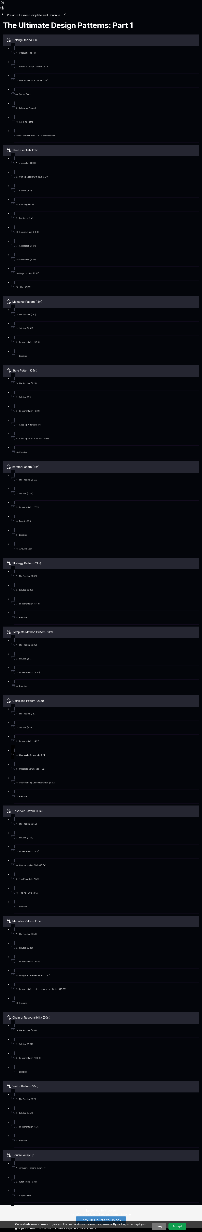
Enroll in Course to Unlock (101, 1220)
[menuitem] (2, 9)
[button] (2, 3)
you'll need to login (118, 1214)
